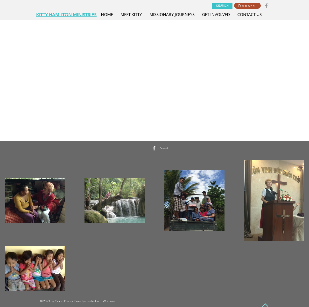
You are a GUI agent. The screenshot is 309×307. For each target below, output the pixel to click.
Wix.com (109, 301)
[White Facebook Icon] (154, 148)
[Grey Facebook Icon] (266, 6)
